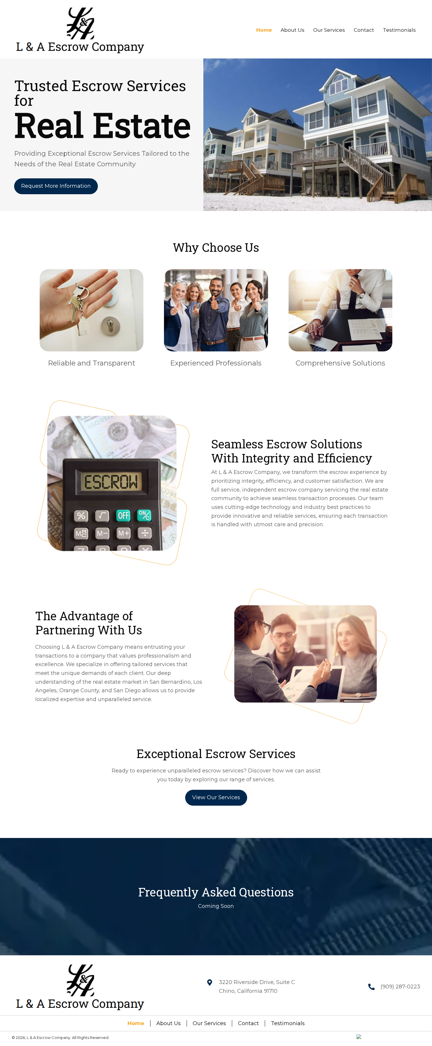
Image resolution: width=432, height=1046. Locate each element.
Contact (248, 1023)
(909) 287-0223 (400, 986)
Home (136, 1023)
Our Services (209, 1023)
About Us (168, 1023)
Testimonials (288, 1023)
